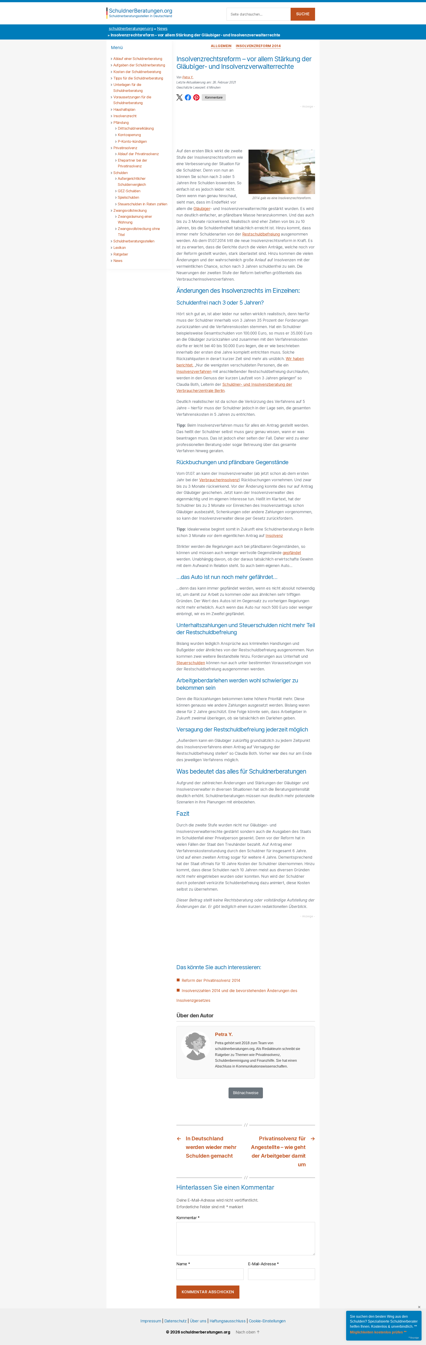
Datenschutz (175, 1321)
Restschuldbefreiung (261, 234)
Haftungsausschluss (228, 1321)
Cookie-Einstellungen (267, 1321)
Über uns (198, 1321)
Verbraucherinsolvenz (219, 479)
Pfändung (121, 122)
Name (183, 1264)
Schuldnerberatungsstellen (133, 241)
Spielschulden (128, 197)
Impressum (150, 1321)
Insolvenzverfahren (193, 371)
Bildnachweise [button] (245, 1092)
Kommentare (214, 97)
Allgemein (221, 46)
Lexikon (119, 247)
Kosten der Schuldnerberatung (137, 71)
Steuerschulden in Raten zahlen (142, 204)
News (162, 28)
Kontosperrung (129, 135)
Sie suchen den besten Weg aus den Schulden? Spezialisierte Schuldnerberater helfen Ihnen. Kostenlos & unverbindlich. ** (384, 1321)
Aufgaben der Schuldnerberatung (139, 65)
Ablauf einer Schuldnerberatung (137, 58)
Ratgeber (120, 254)
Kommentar (188, 1217)
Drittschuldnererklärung (136, 128)
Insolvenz (274, 535)
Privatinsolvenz (125, 148)
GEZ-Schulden (129, 191)
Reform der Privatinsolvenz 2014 (211, 980)
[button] (179, 97)
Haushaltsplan (124, 109)
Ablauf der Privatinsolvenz (138, 154)
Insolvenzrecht (125, 116)
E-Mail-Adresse (263, 1264)
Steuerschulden (190, 662)
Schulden (120, 172)
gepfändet (292, 552)
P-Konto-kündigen (132, 141)
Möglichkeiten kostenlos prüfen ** (378, 1332)
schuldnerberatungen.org (131, 28)
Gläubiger (201, 208)
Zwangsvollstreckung (130, 210)
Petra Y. (187, 77)
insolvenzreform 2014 (258, 46)
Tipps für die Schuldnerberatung (138, 78)
